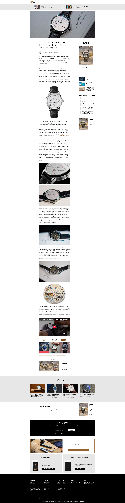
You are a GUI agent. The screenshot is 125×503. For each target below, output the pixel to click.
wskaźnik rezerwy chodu (43, 149)
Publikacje (45, 468)
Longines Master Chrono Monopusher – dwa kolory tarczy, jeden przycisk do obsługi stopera (90, 89)
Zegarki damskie (46, 474)
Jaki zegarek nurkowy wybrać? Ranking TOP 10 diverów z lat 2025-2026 (88, 101)
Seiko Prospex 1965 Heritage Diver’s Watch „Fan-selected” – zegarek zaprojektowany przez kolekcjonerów (90, 83)
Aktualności (41, 355)
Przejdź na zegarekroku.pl (48, 452)
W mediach (32, 468)
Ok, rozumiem (82, 501)
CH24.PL (33, 2)
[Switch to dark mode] (88, 2)
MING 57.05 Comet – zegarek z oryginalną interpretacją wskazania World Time (89, 79)
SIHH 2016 (64, 355)
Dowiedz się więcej (63, 257)
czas (60, 124)
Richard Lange (59, 355)
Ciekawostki (45, 467)
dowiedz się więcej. (76, 501)
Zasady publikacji (32, 476)
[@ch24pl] (44, 340)
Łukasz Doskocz (45, 52)
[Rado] (54, 366)
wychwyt (58, 212)
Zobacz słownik (79, 452)
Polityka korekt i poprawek (34, 474)
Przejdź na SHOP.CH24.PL (78, 433)
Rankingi (45, 469)
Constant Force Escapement (61, 216)
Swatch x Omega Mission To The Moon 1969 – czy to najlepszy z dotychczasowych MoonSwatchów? (88, 112)
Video (54, 355)
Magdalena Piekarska (66, 397)
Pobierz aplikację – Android (75, 474)
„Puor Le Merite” (55, 135)
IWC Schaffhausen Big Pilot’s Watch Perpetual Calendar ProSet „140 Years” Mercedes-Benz (88, 108)
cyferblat (66, 155)
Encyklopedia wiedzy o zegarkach (62, 467)
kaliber (47, 211)
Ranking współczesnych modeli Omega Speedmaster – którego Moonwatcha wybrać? (88, 104)
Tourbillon (55, 76)
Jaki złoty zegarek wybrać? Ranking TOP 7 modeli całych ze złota (87, 98)
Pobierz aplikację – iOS (74, 473)
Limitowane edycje (48, 355)
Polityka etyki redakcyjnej (34, 475)
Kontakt (31, 469)
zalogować (47, 410)
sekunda (44, 121)
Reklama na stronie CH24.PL (34, 467)
